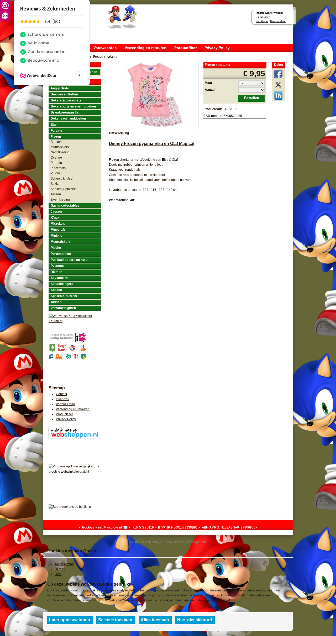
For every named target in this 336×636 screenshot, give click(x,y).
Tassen (56, 194)
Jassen (56, 211)
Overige (56, 157)
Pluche (56, 173)
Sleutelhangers (62, 284)
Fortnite (56, 130)
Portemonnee (61, 254)
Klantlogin (262, 21)
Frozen (56, 136)
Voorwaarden (105, 48)
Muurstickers (60, 147)
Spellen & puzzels (63, 189)
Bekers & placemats (66, 100)
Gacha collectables (65, 205)
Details (60, 569)
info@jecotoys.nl (110, 527)
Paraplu (56, 163)
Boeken (56, 142)
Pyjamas (57, 266)
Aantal (209, 89)
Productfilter (185, 48)
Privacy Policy (217, 48)
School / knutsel (62, 178)
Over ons (62, 399)
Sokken (56, 184)
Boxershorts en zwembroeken (73, 106)
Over (58, 574)
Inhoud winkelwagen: (269, 12)
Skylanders (59, 278)
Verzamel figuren (63, 308)
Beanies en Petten (64, 94)
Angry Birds (60, 88)
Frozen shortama (105, 56)
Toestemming (64, 564)
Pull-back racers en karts (69, 260)
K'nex (55, 217)
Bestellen (251, 98)
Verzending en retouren (145, 48)
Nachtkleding (60, 152)
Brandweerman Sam (66, 112)
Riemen (56, 272)
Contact (61, 394)
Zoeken (91, 72)
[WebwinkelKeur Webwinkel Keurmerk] (75, 320)
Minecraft (58, 229)
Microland (58, 223)
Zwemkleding (60, 199)
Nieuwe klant (278, 21)
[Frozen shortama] (154, 95)
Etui (53, 124)
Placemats (58, 168)
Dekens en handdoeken (68, 118)
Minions (56, 236)
